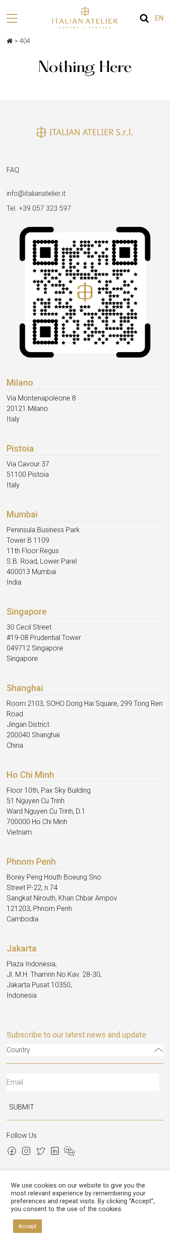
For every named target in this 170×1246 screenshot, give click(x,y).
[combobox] (85, 1050)
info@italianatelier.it (36, 193)
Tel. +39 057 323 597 (39, 208)
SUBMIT (21, 1107)
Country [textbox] (18, 1050)
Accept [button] (27, 1226)
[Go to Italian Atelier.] (10, 41)
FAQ (13, 170)
